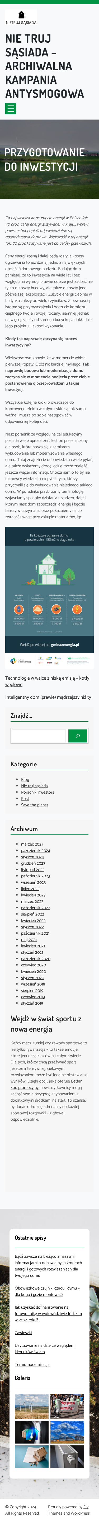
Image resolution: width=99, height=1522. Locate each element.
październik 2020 (35, 958)
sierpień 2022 (32, 914)
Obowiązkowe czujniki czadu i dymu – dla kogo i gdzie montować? (47, 1291)
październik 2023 (35, 876)
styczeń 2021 (32, 952)
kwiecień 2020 (33, 971)
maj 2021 (29, 939)
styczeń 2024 (32, 857)
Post (25, 798)
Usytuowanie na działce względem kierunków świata (44, 1349)
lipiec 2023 (30, 888)
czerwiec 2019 (33, 997)
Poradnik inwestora (37, 792)
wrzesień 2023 (33, 882)
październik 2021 (35, 933)
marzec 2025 (32, 844)
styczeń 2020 (32, 978)
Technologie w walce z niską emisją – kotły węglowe (47, 681)
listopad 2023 (32, 869)
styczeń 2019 (32, 1003)
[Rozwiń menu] (10, 108)
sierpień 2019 (32, 990)
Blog (25, 779)
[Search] (77, 735)
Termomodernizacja (32, 1364)
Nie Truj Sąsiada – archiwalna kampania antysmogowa (44, 66)
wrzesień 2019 (33, 984)
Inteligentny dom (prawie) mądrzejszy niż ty (48, 697)
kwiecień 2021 (33, 946)
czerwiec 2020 (33, 965)
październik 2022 (35, 908)
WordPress (80, 1513)
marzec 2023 (32, 901)
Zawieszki (23, 1332)
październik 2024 (35, 850)
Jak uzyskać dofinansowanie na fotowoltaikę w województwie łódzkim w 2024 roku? (48, 1314)
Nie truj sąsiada (34, 786)
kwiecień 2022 (33, 920)
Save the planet (34, 805)
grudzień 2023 (33, 863)
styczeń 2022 (32, 927)
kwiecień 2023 (33, 895)
